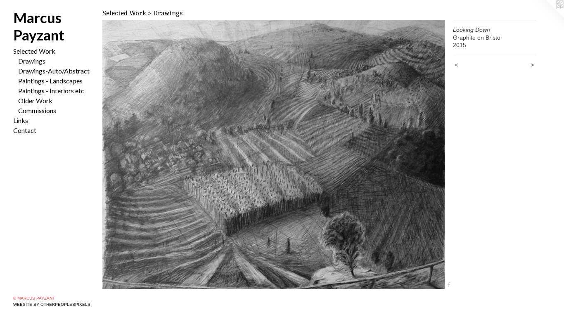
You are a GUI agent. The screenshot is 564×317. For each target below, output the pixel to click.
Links (20, 120)
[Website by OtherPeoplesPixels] (547, 16)
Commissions (37, 110)
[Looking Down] (273, 154)
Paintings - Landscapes (50, 81)
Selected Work (34, 51)
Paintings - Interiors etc (51, 91)
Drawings (31, 61)
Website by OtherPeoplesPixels (51, 304)
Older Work (35, 100)
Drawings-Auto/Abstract (54, 71)
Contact (24, 130)
